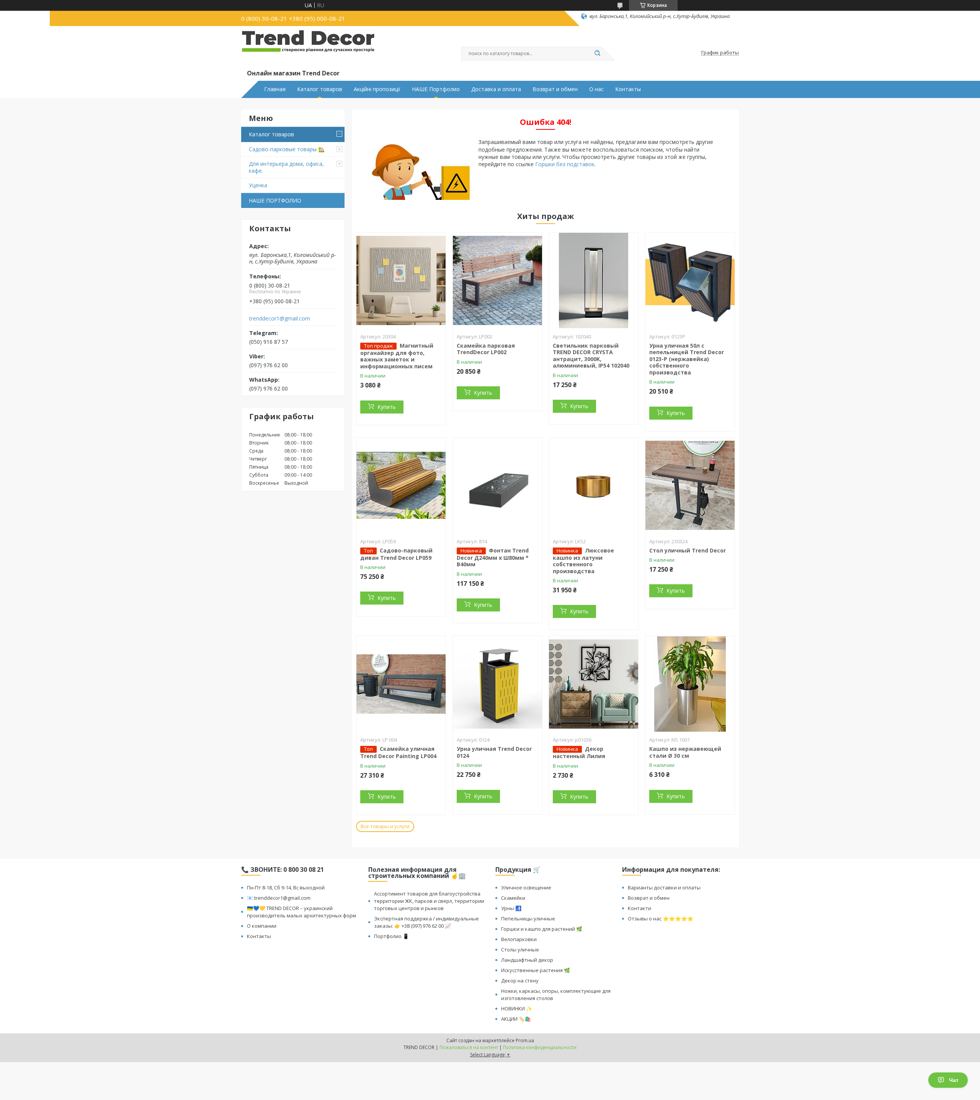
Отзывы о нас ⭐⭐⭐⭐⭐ (660, 918)
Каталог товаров (319, 89)
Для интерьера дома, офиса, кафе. (286, 167)
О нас (596, 89)
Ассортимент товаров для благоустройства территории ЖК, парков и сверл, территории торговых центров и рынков (429, 901)
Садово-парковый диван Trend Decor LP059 (396, 554)
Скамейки (513, 897)
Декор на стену (520, 980)
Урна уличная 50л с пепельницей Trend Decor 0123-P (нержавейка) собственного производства (686, 359)
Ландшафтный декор (527, 959)
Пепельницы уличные (528, 918)
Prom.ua (525, 1040)
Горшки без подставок (565, 164)
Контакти (639, 908)
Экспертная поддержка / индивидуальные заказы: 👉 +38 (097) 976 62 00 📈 (426, 922)
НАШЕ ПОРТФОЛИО (275, 200)
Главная (275, 89)
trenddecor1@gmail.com (279, 318)
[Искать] (597, 53)
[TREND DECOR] (308, 49)
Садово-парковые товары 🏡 (287, 149)
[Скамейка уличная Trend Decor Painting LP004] (401, 684)
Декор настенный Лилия (579, 752)
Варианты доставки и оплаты (664, 887)
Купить (386, 406)
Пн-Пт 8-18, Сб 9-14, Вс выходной (286, 887)
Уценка (258, 185)
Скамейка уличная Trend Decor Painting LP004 (398, 752)
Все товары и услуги (385, 826)
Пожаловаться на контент (468, 1047)
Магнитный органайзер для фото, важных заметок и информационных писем (396, 356)
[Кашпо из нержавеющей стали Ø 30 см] (690, 684)
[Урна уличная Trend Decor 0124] (497, 684)
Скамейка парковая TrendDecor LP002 (486, 349)
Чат (954, 1080)
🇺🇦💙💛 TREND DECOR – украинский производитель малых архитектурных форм (301, 912)
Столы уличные (520, 949)
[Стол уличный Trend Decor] (690, 485)
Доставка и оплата (496, 89)
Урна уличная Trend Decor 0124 (494, 752)
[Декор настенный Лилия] (593, 684)
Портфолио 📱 (391, 936)
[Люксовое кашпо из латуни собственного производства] (593, 485)
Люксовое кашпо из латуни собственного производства (583, 561)
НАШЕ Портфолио (436, 89)
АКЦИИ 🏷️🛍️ (516, 1018)
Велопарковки (519, 939)
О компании (261, 925)
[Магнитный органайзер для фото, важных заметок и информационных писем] (401, 281)
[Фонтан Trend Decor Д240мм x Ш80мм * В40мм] (497, 485)
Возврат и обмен (555, 89)
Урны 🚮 (511, 908)
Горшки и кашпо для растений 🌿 (541, 928)
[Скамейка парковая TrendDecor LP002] (497, 281)
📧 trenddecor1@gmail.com (278, 897)
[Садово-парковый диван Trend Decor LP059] (401, 485)
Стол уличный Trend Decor (687, 550)
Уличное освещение (526, 887)
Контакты (628, 89)
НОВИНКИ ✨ (516, 1008)
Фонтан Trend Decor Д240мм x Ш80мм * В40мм (493, 557)
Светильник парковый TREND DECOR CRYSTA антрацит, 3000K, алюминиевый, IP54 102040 (591, 355)
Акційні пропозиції (377, 89)
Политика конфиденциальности (540, 1047)
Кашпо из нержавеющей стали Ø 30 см (685, 752)
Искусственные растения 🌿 (535, 970)
